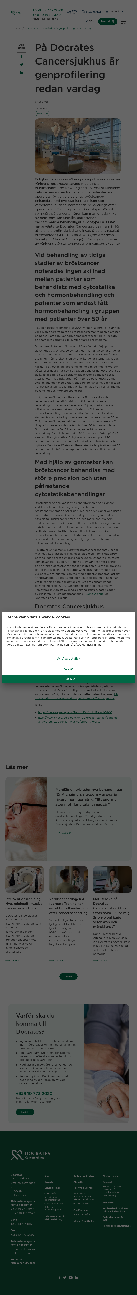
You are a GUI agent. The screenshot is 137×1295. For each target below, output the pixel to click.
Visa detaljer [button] (71, 658)
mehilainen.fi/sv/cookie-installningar (79, 644)
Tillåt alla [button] (68, 679)
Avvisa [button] (68, 669)
